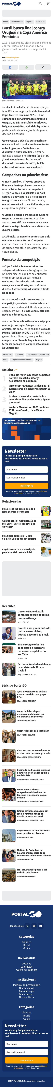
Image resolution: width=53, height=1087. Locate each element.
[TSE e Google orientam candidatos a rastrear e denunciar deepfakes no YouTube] (26, 651)
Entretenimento (17, 22)
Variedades (40, 22)
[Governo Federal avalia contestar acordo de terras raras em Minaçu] (26, 616)
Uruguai (39, 360)
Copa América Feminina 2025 (38, 355)
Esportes (29, 22)
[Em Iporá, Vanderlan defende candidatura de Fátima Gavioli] (26, 669)
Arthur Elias (7, 355)
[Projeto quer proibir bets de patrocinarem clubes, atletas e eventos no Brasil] (26, 633)
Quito (5, 360)
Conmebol (19, 355)
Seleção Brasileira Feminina (22, 360)
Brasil (5, 22)
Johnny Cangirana (12, 57)
